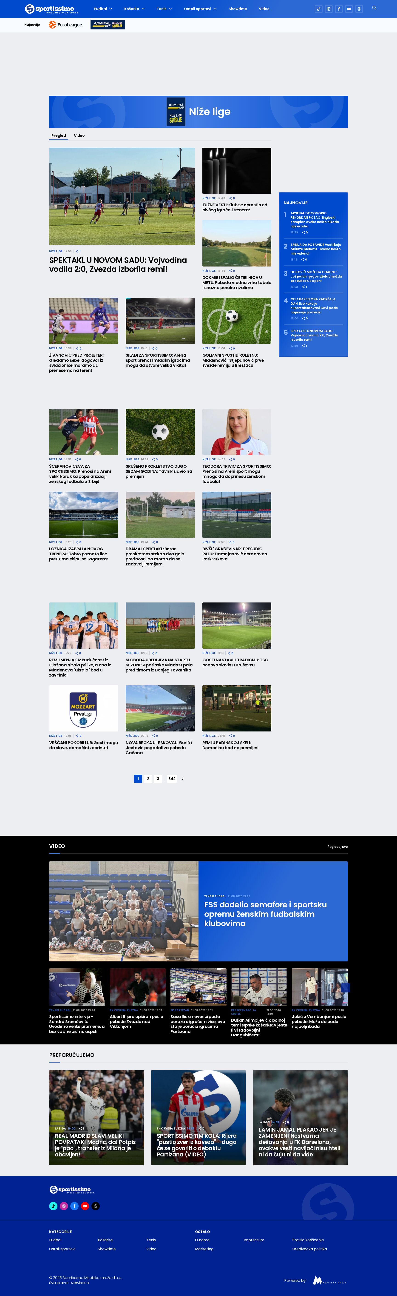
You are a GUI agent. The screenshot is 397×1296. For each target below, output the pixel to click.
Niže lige (55, 251)
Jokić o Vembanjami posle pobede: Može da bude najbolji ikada (319, 1021)
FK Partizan (179, 1010)
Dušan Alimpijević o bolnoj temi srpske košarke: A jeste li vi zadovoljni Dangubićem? (259, 1028)
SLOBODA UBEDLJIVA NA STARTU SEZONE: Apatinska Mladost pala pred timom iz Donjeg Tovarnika (159, 665)
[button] (345, 987)
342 (171, 778)
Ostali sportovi (197, 9)
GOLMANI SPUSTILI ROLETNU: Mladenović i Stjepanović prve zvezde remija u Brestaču (233, 360)
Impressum (254, 1240)
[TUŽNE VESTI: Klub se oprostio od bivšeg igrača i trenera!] (236, 171)
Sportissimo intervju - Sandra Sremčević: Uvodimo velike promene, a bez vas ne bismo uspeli (77, 1024)
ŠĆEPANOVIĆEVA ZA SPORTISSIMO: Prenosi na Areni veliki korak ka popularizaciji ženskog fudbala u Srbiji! (80, 474)
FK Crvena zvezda (124, 1010)
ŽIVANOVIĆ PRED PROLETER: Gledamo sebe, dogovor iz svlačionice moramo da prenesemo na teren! (76, 363)
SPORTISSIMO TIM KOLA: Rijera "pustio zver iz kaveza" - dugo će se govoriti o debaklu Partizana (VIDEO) (197, 1145)
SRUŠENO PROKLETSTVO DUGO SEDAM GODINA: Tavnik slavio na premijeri (159, 471)
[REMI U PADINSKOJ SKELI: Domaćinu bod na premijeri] (236, 708)
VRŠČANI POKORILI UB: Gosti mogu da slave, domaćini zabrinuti (83, 745)
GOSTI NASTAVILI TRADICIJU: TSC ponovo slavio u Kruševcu (235, 662)
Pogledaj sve (337, 847)
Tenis (162, 9)
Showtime (238, 9)
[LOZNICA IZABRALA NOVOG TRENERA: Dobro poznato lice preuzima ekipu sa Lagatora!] (83, 515)
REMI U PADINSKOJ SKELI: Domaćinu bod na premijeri (230, 745)
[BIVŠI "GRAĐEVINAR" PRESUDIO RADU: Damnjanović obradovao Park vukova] (236, 515)
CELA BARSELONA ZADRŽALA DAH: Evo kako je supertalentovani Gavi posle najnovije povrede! (314, 306)
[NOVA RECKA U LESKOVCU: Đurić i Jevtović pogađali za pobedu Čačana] (160, 708)
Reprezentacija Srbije (243, 1012)
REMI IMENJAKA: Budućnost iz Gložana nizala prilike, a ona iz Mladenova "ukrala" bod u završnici (80, 667)
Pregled (58, 135)
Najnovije (32, 25)
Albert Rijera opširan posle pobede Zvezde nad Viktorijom (136, 1021)
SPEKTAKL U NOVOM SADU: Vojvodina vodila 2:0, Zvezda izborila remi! (118, 265)
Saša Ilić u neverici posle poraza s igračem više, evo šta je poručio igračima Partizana (197, 1024)
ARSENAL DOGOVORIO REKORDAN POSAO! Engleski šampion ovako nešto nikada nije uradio (315, 220)
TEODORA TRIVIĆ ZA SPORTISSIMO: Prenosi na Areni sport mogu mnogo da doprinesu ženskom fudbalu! (236, 474)
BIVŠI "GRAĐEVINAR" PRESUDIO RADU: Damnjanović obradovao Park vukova (234, 554)
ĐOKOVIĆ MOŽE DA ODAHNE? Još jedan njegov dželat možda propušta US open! (316, 276)
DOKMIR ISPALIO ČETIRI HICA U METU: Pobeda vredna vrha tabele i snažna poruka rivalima (236, 282)
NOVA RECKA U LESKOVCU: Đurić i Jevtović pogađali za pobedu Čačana (159, 747)
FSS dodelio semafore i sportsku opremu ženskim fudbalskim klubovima (265, 914)
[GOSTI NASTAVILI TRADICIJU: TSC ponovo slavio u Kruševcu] (236, 625)
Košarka (131, 9)
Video (264, 9)
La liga (60, 1128)
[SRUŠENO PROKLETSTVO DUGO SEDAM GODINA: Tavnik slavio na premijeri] (160, 432)
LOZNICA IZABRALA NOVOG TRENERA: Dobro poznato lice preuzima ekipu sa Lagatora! (78, 554)
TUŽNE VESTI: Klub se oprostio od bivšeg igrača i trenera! (234, 207)
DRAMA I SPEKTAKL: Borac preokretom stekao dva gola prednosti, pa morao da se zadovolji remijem (155, 556)
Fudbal (100, 9)
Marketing (204, 1249)
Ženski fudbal (215, 896)
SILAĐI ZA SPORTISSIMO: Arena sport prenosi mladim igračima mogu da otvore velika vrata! (158, 360)
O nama (202, 1240)
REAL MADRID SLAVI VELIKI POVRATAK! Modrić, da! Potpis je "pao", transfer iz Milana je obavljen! (95, 1145)
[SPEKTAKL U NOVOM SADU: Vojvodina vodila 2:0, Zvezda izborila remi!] (122, 196)
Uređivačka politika (309, 1249)
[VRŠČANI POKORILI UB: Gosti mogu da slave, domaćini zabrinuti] (83, 708)
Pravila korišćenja (308, 1240)
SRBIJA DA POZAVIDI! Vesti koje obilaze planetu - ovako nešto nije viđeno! (316, 249)
